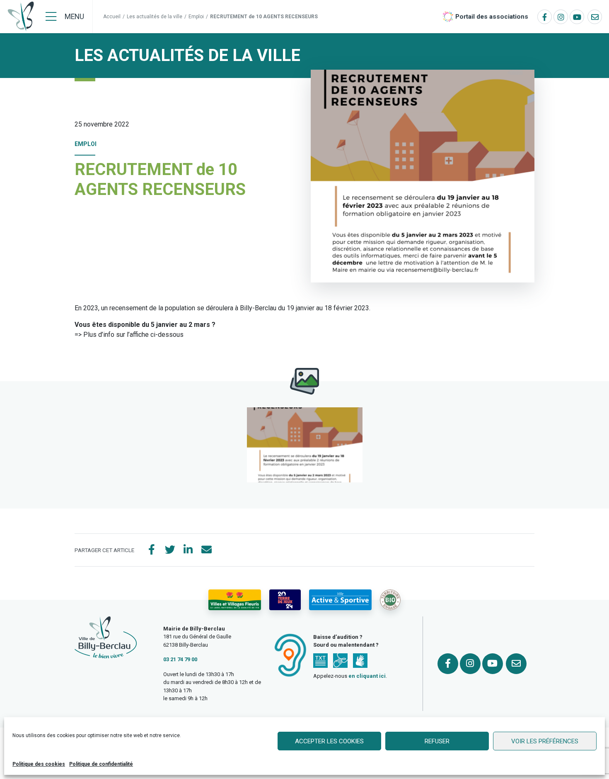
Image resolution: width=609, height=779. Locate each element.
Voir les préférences (544, 741)
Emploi (196, 16)
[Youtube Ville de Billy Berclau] (577, 17)
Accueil (112, 16)
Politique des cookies (38, 764)
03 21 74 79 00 (180, 659)
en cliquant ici (367, 676)
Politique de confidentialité (101, 764)
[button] (304, 444)
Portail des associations (491, 16)
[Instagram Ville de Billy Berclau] (560, 17)
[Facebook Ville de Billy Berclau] (544, 17)
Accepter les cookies (329, 741)
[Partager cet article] (206, 550)
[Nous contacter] (594, 17)
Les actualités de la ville (154, 16)
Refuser (437, 741)
